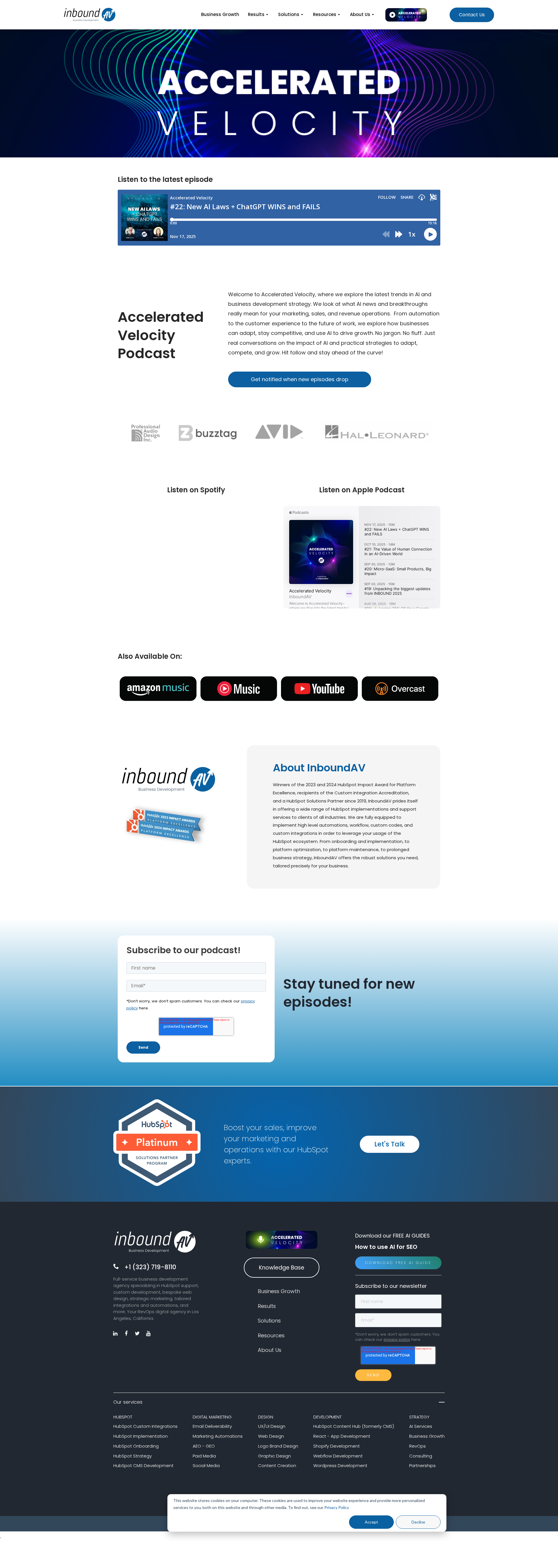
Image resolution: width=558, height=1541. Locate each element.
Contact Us (472, 14)
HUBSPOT (122, 1417)
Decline (418, 1521)
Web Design (271, 1436)
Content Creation (277, 1465)
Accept (371, 1521)
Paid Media (204, 1456)
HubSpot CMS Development (143, 1465)
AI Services (420, 1426)
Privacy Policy (336, 1507)
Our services (127, 1402)
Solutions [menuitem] (288, 14)
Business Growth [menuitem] (220, 14)
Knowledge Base (281, 1268)
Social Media (206, 1465)
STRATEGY (419, 1417)
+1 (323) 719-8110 (150, 1267)
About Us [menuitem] (360, 14)
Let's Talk (389, 1144)
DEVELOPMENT (327, 1417)
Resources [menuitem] (324, 14)
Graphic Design (274, 1456)
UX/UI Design (271, 1426)
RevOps (417, 1446)
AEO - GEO (204, 1446)
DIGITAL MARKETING (212, 1417)
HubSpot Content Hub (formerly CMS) (353, 1426)
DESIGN (265, 1417)
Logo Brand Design (278, 1446)
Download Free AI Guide (398, 1262)
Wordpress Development (340, 1465)
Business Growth (427, 1436)
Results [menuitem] (256, 14)
